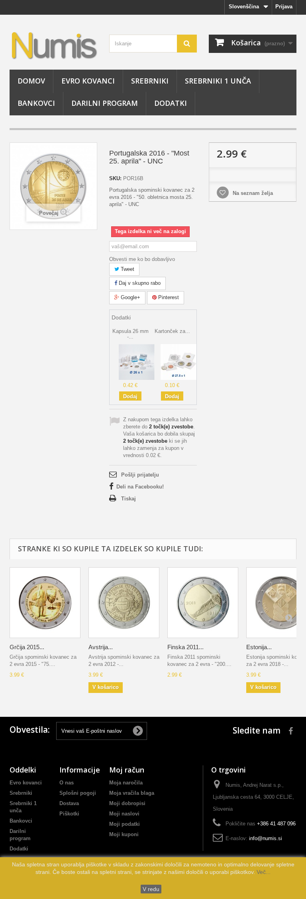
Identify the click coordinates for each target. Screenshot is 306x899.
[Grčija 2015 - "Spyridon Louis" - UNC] (45, 602)
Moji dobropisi (127, 803)
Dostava (69, 803)
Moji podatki (124, 824)
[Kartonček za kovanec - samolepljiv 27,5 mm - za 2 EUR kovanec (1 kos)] (178, 361)
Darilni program (104, 103)
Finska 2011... (185, 647)
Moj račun (126, 769)
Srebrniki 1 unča (218, 81)
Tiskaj (128, 499)
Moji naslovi (124, 814)
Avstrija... (100, 647)
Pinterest (168, 297)
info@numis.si (265, 838)
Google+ (129, 297)
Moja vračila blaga (131, 793)
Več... (263, 872)
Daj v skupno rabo (139, 283)
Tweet (126, 269)
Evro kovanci (88, 81)
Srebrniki (150, 81)
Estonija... (259, 647)
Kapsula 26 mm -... (130, 334)
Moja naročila (126, 783)
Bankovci (36, 103)
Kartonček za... (172, 331)
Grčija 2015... (27, 647)
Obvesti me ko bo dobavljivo (142, 259)
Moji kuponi (124, 834)
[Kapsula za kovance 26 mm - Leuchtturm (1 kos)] (137, 361)
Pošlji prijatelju (140, 475)
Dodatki (170, 103)
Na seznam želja (252, 193)
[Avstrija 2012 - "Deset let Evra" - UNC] (123, 602)
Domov (31, 81)
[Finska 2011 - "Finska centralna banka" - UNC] (202, 602)
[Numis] (53, 45)
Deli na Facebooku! (140, 487)
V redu (151, 889)
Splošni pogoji (77, 793)
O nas (66, 783)
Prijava (283, 7)
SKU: (115, 178)
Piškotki (69, 814)
